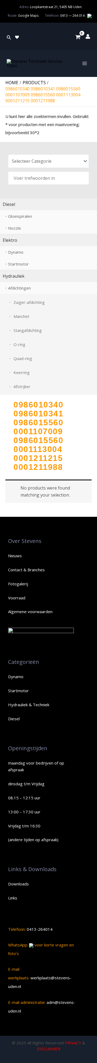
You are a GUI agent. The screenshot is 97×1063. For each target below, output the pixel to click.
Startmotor (18, 264)
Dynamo (15, 252)
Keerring (21, 372)
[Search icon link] (9, 36)
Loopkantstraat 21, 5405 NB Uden (56, 7)
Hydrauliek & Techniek (28, 704)
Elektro (10, 240)
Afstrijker (21, 386)
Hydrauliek (14, 276)
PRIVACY (73, 1042)
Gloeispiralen (20, 216)
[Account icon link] (87, 36)
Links (12, 898)
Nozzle (14, 228)
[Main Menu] (84, 63)
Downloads (18, 884)
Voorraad (16, 597)
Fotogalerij (18, 583)
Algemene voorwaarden (30, 611)
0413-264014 (39, 929)
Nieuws (15, 555)
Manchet (21, 316)
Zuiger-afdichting (29, 302)
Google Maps (28, 15)
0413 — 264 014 (72, 15)
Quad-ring (22, 358)
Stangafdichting (27, 330)
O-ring (19, 344)
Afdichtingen (19, 288)
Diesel (9, 204)
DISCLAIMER (48, 1048)
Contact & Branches (26, 569)
